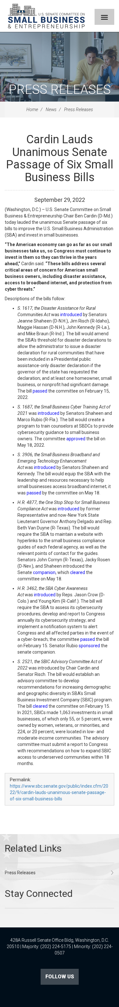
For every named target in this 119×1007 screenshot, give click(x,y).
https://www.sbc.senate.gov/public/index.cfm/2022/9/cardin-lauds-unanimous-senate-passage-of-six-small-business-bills (59, 792)
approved (75, 438)
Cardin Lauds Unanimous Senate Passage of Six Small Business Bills (59, 158)
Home (32, 109)
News (51, 109)
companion (44, 572)
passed (40, 391)
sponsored (89, 645)
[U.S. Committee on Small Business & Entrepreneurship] (46, 16)
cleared (77, 572)
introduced (71, 314)
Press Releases (60, 89)
